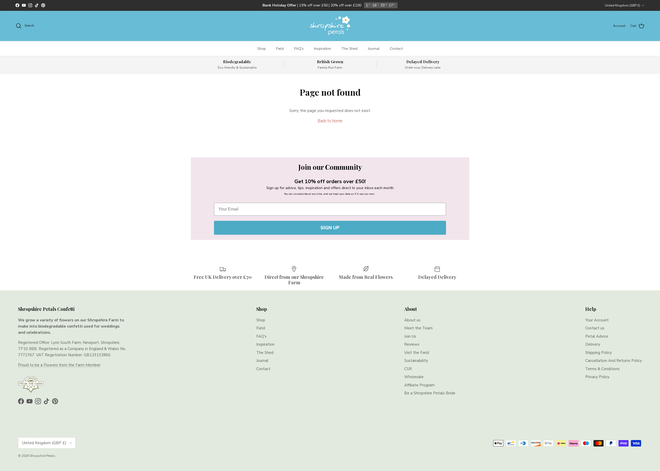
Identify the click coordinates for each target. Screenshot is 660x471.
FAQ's (299, 48)
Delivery (592, 344)
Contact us (594, 328)
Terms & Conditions (602, 368)
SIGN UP (330, 228)
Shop (261, 48)
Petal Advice (596, 336)
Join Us (410, 336)
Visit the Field (416, 352)
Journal (374, 48)
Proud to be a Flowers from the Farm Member (59, 365)
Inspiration (322, 48)
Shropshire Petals (42, 456)
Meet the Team (418, 328)
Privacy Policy (597, 376)
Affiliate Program (419, 385)
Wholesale (414, 376)
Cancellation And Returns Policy (613, 360)
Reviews (411, 344)
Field (280, 48)
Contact (396, 48)
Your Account (597, 320)
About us (412, 320)
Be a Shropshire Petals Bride (429, 393)
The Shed (349, 48)
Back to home (330, 120)
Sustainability (416, 360)
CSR (408, 368)
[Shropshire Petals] (330, 26)
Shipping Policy (598, 352)
